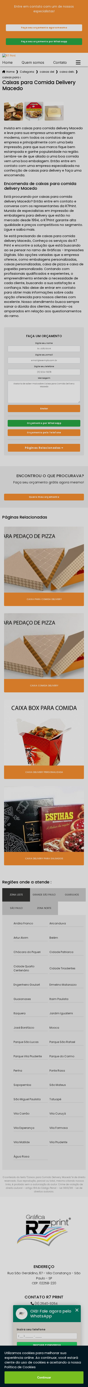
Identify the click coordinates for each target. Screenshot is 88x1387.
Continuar (44, 1377)
